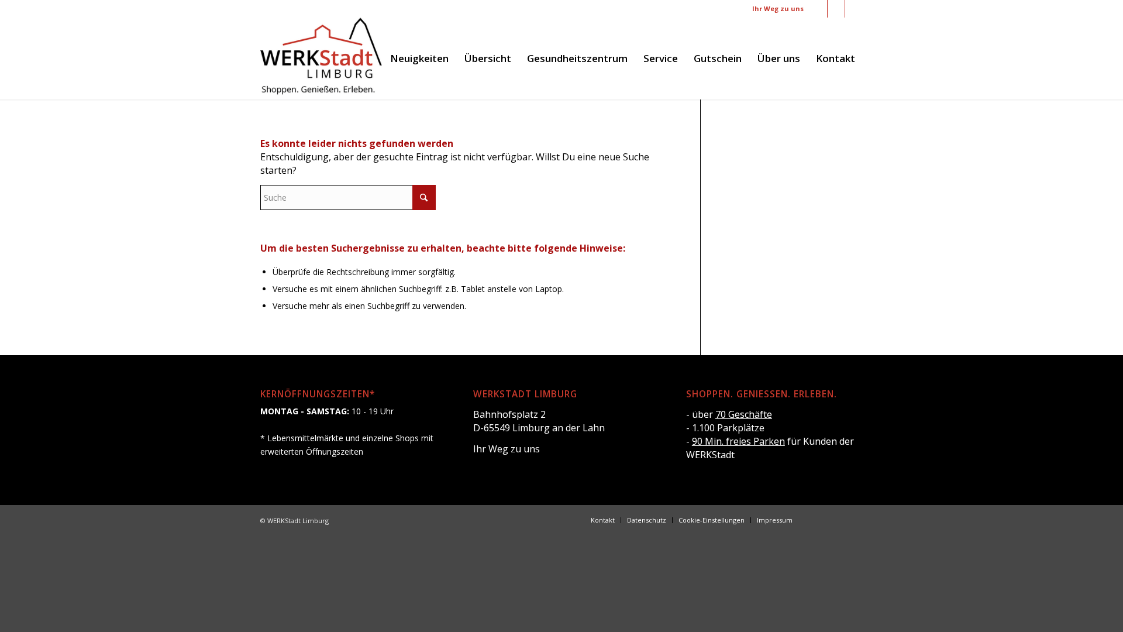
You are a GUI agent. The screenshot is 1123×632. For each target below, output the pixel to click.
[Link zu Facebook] (818, 9)
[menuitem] (419, 58)
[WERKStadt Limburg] (321, 58)
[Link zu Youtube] (854, 9)
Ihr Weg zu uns (778, 8)
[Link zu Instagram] (836, 9)
